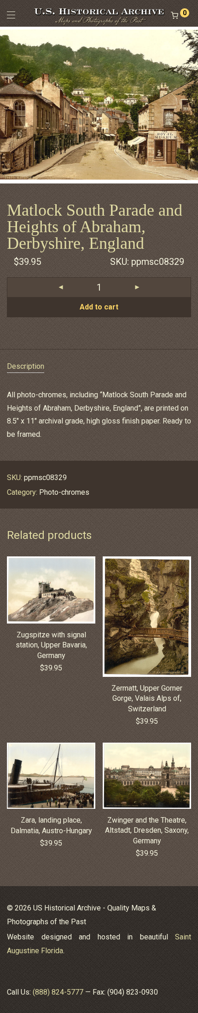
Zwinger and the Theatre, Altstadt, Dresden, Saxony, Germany (147, 830)
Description (25, 366)
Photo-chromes (64, 492)
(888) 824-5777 (58, 992)
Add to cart (99, 307)
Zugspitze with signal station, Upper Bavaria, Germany (51, 645)
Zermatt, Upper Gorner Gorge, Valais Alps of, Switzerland (146, 698)
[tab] (99, 367)
